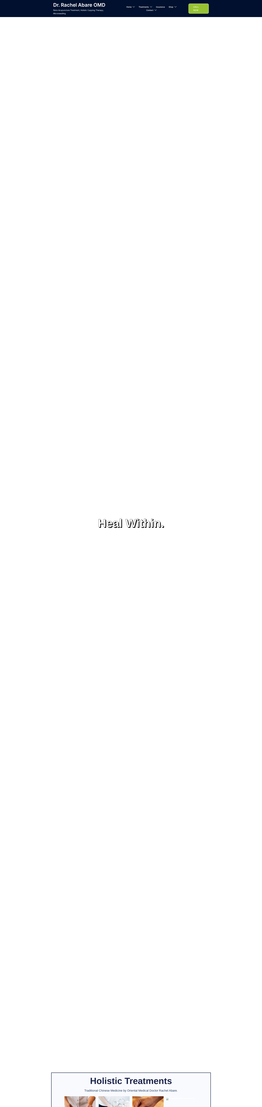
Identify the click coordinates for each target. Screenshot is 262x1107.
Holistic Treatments (131, 1081)
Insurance (160, 7)
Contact (149, 10)
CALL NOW (196, 8)
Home (129, 7)
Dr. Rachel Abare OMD (79, 5)
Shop (171, 7)
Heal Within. (131, 523)
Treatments (144, 7)
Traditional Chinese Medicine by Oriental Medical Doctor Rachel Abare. (131, 1090)
